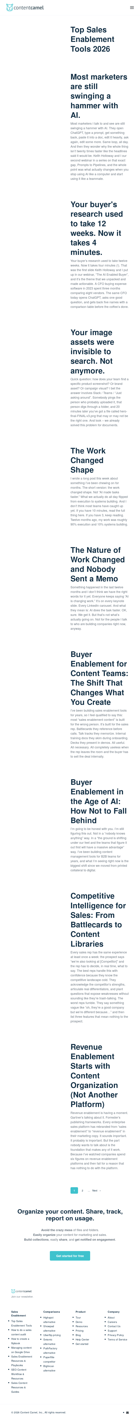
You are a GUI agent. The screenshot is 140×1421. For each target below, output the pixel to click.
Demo (79, 1322)
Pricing (80, 1330)
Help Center (82, 1339)
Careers (112, 1322)
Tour (78, 1317)
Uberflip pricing (52, 1335)
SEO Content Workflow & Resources (18, 1374)
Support (112, 1330)
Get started (82, 1344)
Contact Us (114, 1326)
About (111, 1317)
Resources (82, 1326)
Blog (78, 1335)
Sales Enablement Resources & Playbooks (21, 1361)
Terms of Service (117, 1339)
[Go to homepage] (25, 7)
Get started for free (70, 1256)
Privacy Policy (116, 1335)
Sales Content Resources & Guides (19, 1387)
